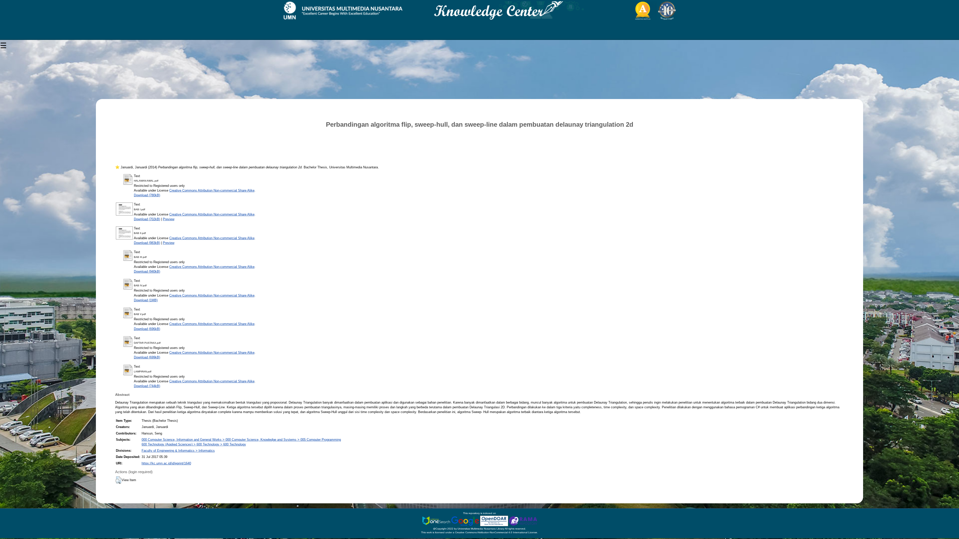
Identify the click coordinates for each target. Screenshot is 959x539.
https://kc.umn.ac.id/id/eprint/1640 (166, 463)
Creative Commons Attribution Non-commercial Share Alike (211, 190)
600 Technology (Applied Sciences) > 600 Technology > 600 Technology (194, 444)
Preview (168, 219)
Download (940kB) (147, 271)
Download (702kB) (147, 219)
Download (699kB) (147, 357)
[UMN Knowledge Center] (479, 10)
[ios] (436, 520)
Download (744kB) (147, 386)
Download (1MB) (146, 300)
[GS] (465, 520)
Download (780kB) (147, 195)
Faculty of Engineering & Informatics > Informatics (178, 450)
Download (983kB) (147, 243)
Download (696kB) (147, 329)
